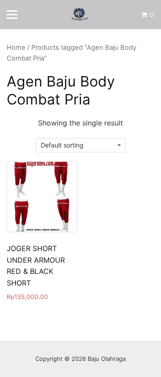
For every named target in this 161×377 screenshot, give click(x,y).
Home (16, 47)
